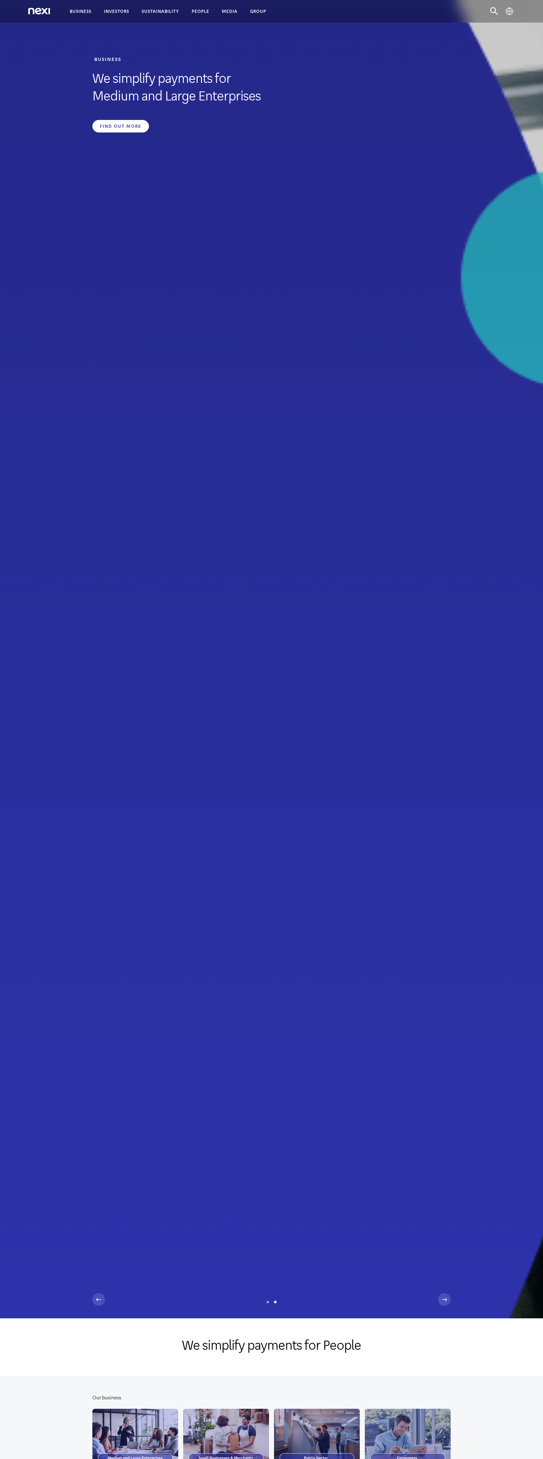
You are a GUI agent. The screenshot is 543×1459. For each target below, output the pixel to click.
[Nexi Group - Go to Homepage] (39, 11)
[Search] (494, 11)
